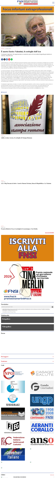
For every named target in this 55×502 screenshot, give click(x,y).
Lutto (2, 48)
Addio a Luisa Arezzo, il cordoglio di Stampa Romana (16, 138)
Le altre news (50, 232)
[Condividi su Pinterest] (9, 59)
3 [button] (4, 477)
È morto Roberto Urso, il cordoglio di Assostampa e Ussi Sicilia (19, 229)
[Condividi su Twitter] (4, 60)
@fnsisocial (4, 92)
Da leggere (4, 356)
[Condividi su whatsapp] (12, 59)
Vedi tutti (52, 475)
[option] (27, 477)
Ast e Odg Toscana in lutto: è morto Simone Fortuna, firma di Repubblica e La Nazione (26, 183)
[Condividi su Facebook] (2, 59)
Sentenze (4, 361)
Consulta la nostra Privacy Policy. (9, 312)
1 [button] (2, 477)
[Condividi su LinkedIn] (7, 59)
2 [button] (3, 477)
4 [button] (6, 477)
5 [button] (7, 477)
